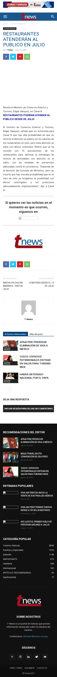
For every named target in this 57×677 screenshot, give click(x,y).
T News (10, 50)
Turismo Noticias (17, 23)
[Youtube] (45, 657)
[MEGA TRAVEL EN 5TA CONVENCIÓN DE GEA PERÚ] (10, 457)
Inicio (5, 23)
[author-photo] (28, 315)
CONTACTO (42, 668)
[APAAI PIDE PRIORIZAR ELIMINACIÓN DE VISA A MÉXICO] (10, 345)
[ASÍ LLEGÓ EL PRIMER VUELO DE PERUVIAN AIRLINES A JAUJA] (10, 525)
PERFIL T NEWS (16, 668)
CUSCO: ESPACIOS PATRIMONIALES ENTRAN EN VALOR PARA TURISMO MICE (35, 471)
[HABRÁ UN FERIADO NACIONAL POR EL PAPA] (10, 378)
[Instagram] (20, 657)
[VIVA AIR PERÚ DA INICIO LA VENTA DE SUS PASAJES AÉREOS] (10, 496)
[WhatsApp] (27, 57)
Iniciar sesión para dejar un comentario (28, 408)
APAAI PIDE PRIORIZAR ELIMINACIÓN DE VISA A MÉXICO (34, 346)
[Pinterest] (20, 57)
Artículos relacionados (15, 334)
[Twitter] (13, 57)
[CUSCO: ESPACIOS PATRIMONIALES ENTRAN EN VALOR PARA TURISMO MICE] (10, 360)
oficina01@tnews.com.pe (35, 636)
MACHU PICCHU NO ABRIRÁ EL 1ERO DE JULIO (13, 285)
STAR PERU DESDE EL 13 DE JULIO (41, 284)
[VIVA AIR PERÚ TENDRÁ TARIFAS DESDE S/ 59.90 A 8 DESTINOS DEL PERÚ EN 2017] (10, 511)
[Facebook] (6, 57)
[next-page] (10, 389)
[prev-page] (5, 389)
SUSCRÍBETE (29, 668)
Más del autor (36, 334)
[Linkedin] (29, 657)
